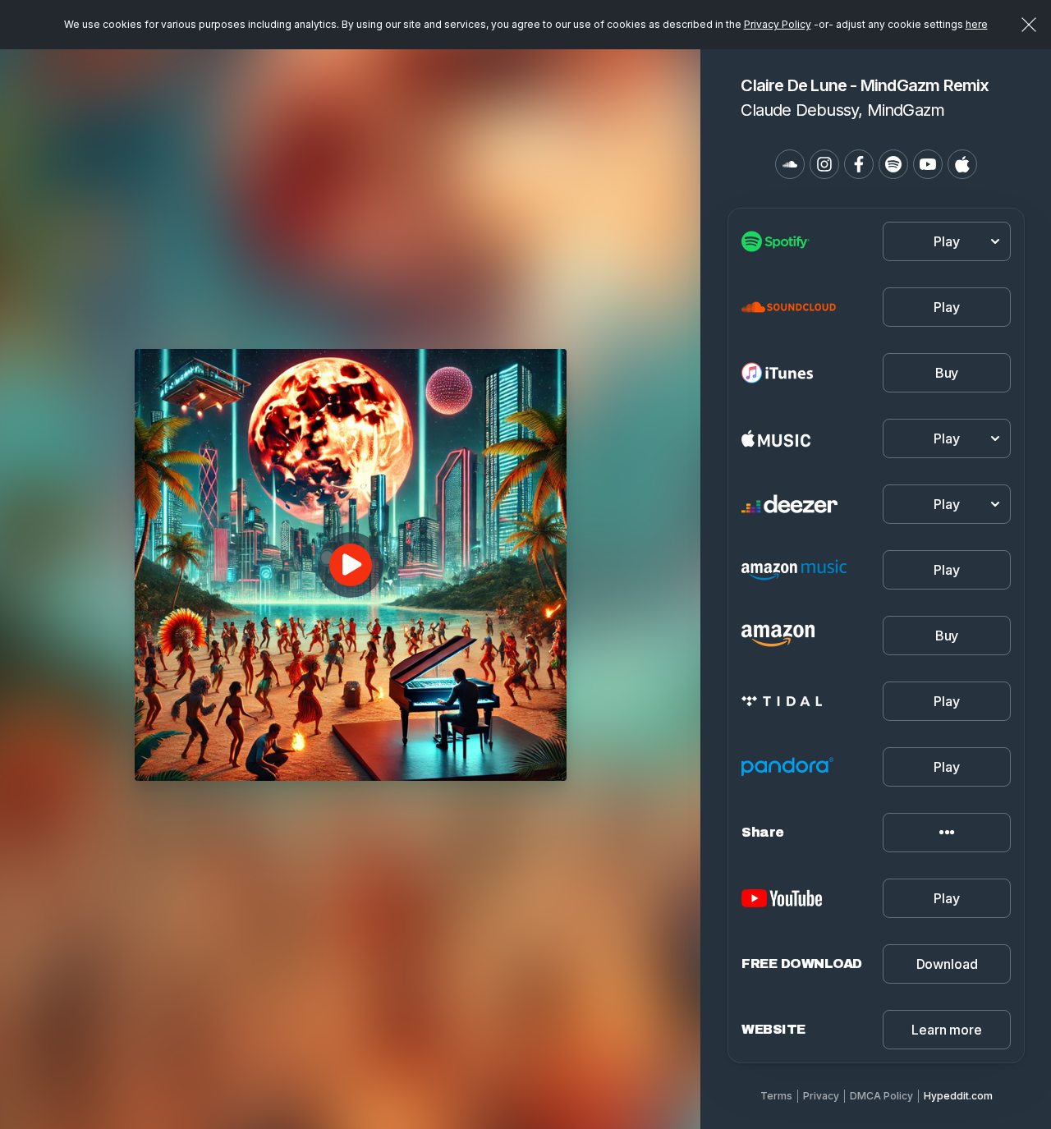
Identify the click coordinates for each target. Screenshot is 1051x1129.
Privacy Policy (777, 24)
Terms (776, 1096)
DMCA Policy (881, 1096)
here (977, 24)
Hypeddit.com (958, 1096)
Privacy (821, 1096)
